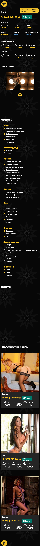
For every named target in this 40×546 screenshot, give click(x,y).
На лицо (9, 275)
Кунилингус (10, 139)
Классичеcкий (11, 206)
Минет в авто (11, 137)
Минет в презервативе (14, 128)
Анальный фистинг (13, 195)
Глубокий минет (12, 134)
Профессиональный (13, 162)
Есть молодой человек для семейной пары (21, 250)
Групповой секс (11, 214)
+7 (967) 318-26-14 (16, 459)
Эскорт (8, 245)
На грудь (9, 272)
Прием (8, 153)
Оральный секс (11, 211)
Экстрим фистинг (12, 197)
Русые (15, 34)
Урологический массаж (14, 167)
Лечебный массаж (13, 173)
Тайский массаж (12, 170)
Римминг (9, 261)
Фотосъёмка (10, 247)
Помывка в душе (12, 256)
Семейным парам (12, 253)
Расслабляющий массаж (15, 181)
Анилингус (10, 142)
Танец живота (11, 234)
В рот (8, 270)
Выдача (9, 150)
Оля (3, 455)
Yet (20, 95)
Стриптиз (9, 231)
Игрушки (9, 220)
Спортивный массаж (13, 178)
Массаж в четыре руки (14, 175)
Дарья (5, 394)
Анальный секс (11, 209)
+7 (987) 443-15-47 (16, 520)
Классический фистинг (14, 192)
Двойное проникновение (15, 217)
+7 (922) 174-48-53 (16, 397)
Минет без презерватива (15, 131)
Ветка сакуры (11, 184)
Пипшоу (9, 258)
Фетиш (8, 222)
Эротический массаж (14, 164)
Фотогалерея (8, 67)
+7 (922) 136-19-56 (15, 17)
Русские (28, 34)
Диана (5, 517)
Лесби (8, 236)
